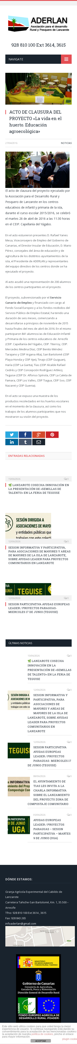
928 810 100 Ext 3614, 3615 (38, 45)
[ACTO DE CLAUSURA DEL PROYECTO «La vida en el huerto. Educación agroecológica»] (38, 89)
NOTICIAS (66, 143)
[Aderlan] (38, 24)
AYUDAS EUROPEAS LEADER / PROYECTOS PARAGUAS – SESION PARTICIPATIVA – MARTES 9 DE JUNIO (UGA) (52, 829)
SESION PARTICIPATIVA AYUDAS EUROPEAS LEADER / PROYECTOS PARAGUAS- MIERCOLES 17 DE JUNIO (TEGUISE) (39, 608)
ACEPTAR (40, 1041)
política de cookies (42, 1034)
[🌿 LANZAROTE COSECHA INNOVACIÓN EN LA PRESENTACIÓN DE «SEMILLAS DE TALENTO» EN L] (38, 475)
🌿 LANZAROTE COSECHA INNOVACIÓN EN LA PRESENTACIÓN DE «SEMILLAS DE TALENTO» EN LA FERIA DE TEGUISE (38, 489)
